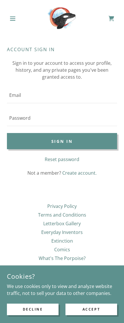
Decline (33, 309)
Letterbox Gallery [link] (62, 223)
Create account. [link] (79, 173)
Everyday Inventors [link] (62, 232)
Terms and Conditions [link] (62, 215)
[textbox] (62, 95)
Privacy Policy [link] (62, 206)
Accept (91, 309)
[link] (62, 18)
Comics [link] (62, 249)
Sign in (62, 141)
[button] (15, 18)
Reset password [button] (62, 159)
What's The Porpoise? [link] (62, 258)
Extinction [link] (62, 241)
